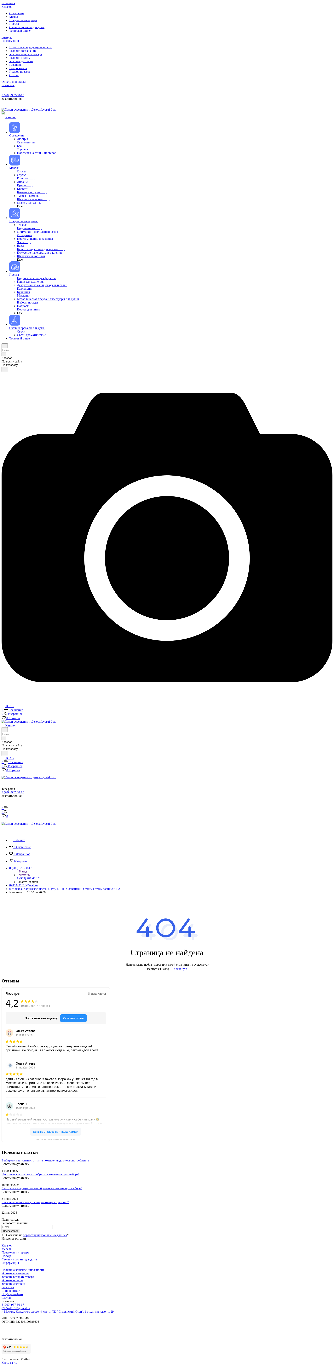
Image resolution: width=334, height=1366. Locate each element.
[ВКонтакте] (84, 901)
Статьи (6, 1297)
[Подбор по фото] (167, 701)
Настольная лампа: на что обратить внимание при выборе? (40, 1174)
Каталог (7, 1245)
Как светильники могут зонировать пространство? (35, 1202)
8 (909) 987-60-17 (13, 95)
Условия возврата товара (18, 1276)
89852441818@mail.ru (23, 885)
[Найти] (5, 369)
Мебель (6, 1249)
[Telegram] (249, 901)
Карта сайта (9, 1362)
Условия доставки (13, 1283)
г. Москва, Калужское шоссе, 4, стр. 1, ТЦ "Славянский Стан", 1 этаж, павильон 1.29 (65, 888)
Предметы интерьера (15, 1252)
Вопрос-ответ (11, 1290)
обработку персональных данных (45, 1235)
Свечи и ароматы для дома (19, 1259)
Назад (22, 871)
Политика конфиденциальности (23, 1269)
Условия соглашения (15, 1273)
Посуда (6, 1256)
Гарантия (8, 1287)
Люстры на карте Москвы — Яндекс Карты (55, 1139)
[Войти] (3, 804)
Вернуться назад (158, 968)
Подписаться (10, 1231)
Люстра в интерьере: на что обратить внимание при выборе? (42, 1188)
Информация (10, 1263)
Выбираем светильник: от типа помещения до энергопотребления (45, 1160)
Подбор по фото (12, 1294)
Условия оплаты (12, 1280)
